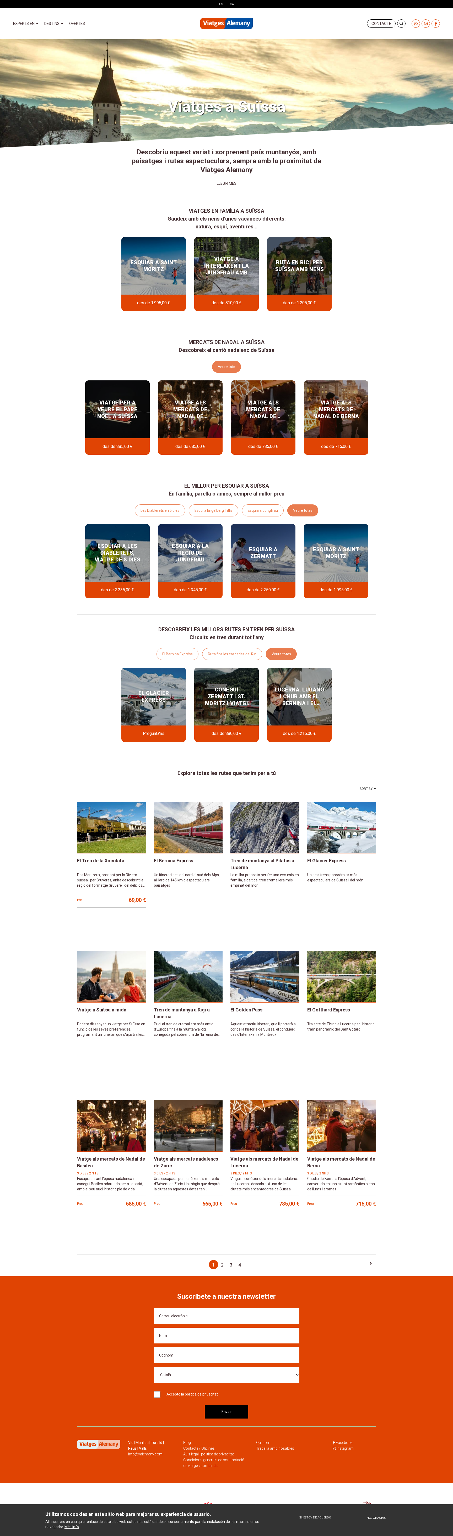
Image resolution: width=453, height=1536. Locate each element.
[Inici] (226, 23)
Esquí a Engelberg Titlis (214, 510)
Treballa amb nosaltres (275, 1448)
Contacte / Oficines (199, 1448)
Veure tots (226, 367)
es (221, 4)
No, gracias (376, 1517)
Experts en (24, 23)
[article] (153, 274)
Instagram (345, 1448)
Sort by (366, 789)
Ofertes (77, 23)
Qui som (263, 1443)
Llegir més (226, 183)
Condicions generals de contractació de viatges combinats (213, 1463)
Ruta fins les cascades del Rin (232, 654)
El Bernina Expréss (177, 654)
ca (232, 4)
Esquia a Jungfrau (263, 510)
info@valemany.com (145, 1454)
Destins (52, 23)
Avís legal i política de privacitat (208, 1454)
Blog (187, 1443)
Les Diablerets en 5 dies (160, 510)
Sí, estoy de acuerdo (315, 1517)
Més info (71, 1526)
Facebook (344, 1443)
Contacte (381, 23)
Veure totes (302, 510)
